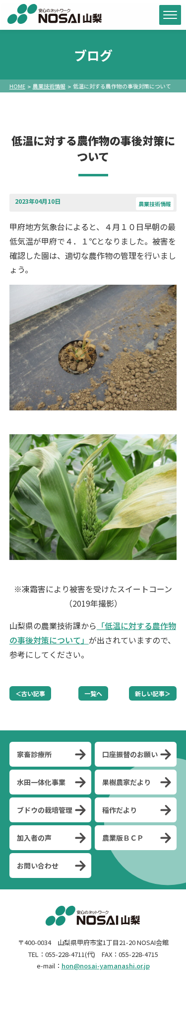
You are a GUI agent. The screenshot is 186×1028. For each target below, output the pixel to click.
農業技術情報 (49, 86)
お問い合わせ (38, 865)
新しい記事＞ (153, 693)
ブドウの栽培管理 (44, 810)
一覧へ (93, 693)
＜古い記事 (30, 693)
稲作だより (119, 810)
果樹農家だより (126, 782)
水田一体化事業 (41, 782)
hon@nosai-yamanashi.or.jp (106, 965)
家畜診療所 (34, 754)
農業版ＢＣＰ (123, 838)
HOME (17, 86)
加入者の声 (34, 838)
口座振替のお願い (130, 754)
